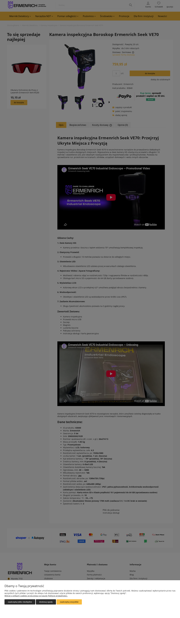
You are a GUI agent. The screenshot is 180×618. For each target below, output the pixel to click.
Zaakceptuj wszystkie (69, 602)
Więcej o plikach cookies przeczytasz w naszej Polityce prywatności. (36, 595)
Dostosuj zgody (46, 602)
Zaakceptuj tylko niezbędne (20, 602)
